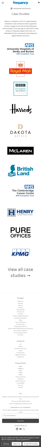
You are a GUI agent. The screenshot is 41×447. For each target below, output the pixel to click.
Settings (6, 444)
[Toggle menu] (2, 2)
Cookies (20, 314)
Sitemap (20, 335)
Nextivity (20, 379)
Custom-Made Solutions (20, 316)
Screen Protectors (20, 348)
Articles (20, 303)
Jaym (20, 370)
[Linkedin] (17, 429)
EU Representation (20, 318)
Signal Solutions (20, 355)
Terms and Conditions (20, 330)
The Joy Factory (21, 377)
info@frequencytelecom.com (20, 404)
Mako (20, 375)
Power (20, 350)
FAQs (20, 320)
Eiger (20, 366)
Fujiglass (20, 368)
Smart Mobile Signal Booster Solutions (20, 328)
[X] (24, 429)
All (20, 344)
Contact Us (20, 312)
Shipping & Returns (20, 326)
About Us (20, 301)
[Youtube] (21, 429)
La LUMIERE (20, 383)
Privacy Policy (20, 324)
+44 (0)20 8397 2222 (20, 401)
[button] (20, 49)
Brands (20, 305)
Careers (20, 307)
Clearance (20, 357)
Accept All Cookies (31, 444)
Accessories (20, 353)
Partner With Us (20, 322)
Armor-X (20, 385)
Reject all (16, 444)
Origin (20, 372)
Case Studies (20, 310)
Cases (20, 346)
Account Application (20, 333)
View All (20, 387)
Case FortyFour (20, 381)
